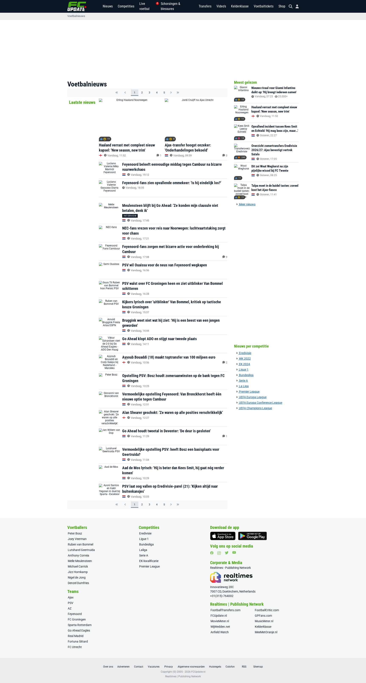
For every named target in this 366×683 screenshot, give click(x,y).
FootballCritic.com (267, 610)
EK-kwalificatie (148, 561)
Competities (126, 6)
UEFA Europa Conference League (260, 402)
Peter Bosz (75, 533)
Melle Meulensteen (80, 561)
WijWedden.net (220, 626)
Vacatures (153, 666)
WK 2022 (244, 358)
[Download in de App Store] (223, 536)
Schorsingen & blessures (170, 6)
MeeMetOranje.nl (266, 632)
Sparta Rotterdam (80, 625)
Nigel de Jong (77, 577)
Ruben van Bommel (80, 544)
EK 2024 (244, 364)
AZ (69, 608)
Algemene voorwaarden (191, 666)
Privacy (168, 666)
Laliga (143, 550)
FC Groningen (77, 619)
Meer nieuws (246, 204)
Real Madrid (75, 636)
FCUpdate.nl (219, 615)
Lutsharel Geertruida (81, 550)
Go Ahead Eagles (79, 630)
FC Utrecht (75, 647)
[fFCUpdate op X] (226, 552)
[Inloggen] (295, 6)
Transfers (205, 6)
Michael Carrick (78, 566)
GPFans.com (263, 615)
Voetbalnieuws (76, 16)
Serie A (243, 380)
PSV (70, 603)
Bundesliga (246, 375)
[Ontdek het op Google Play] (252, 536)
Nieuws (108, 6)
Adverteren (123, 666)
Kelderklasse (240, 6)
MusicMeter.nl (264, 621)
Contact (138, 666)
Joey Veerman (77, 539)
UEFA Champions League (255, 408)
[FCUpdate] (76, 6)
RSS (244, 666)
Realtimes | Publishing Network (183, 676)
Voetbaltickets (263, 6)
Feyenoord (75, 614)
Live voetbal (147, 6)
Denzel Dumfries (78, 583)
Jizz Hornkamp (78, 572)
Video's (221, 6)
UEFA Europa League (252, 397)
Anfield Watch (220, 632)
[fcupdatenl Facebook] (211, 552)
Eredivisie (244, 353)
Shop (282, 6)
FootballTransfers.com (225, 610)
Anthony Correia (78, 555)
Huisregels (215, 666)
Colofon (230, 666)
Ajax (70, 597)
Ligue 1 (243, 369)
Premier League (248, 391)
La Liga (243, 386)
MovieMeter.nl (220, 621)
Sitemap (258, 666)
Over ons (108, 666)
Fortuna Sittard (78, 641)
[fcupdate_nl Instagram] (219, 553)
